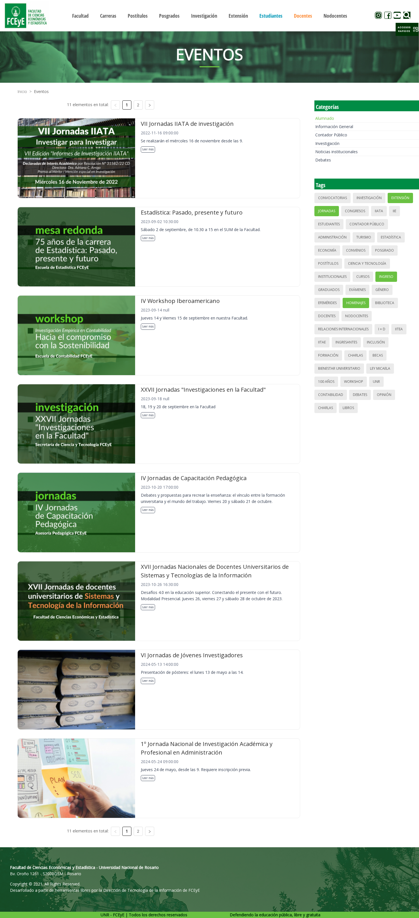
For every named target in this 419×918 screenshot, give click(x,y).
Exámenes (357, 289)
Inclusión (376, 342)
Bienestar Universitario (339, 368)
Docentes (326, 316)
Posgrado (384, 250)
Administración (332, 237)
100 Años (326, 381)
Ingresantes (346, 342)
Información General (334, 126)
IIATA (379, 211)
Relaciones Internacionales (343, 329)
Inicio (22, 91)
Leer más (148, 149)
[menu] (209, 15)
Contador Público (331, 135)
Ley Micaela (380, 368)
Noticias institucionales (336, 151)
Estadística (391, 237)
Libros (348, 407)
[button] (407, 29)
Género (382, 289)
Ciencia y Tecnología (367, 263)
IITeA (399, 329)
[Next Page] (149, 105)
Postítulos (328, 263)
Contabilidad (330, 394)
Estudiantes (329, 224)
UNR (376, 381)
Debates (323, 160)
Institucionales (332, 276)
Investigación (327, 143)
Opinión (384, 394)
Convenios (355, 250)
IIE (394, 211)
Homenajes (355, 302)
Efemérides (327, 302)
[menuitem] (80, 15)
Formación (328, 355)
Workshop (353, 381)
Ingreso (386, 276)
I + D (381, 329)
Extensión (400, 197)
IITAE (322, 342)
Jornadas (326, 211)
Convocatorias (332, 197)
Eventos (41, 91)
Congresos (355, 211)
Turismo (363, 237)
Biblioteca (384, 302)
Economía (327, 250)
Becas (378, 355)
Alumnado (324, 118)
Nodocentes (356, 316)
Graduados (328, 289)
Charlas (355, 355)
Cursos (362, 276)
